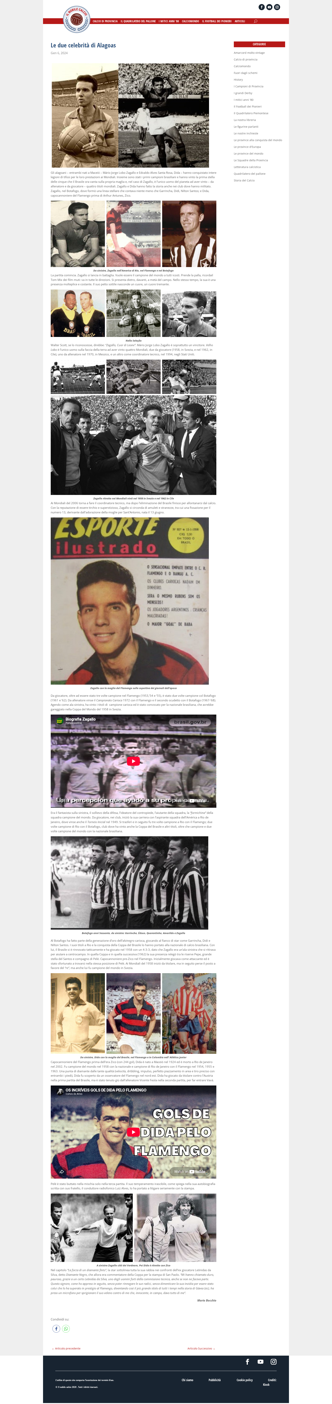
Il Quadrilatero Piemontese (251, 113)
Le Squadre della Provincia (251, 160)
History (238, 79)
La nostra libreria (245, 120)
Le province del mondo (248, 153)
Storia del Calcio (244, 180)
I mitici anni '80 (243, 100)
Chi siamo (187, 1380)
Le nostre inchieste (246, 133)
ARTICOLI (240, 21)
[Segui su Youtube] (269, 7)
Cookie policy (245, 1380)
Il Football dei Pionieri (248, 106)
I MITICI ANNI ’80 (169, 21)
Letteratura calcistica (247, 167)
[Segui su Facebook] (262, 7)
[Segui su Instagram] (277, 7)
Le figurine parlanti (246, 126)
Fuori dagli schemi (245, 73)
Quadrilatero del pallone (250, 173)
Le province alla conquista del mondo (258, 140)
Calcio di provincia (245, 59)
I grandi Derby (243, 93)
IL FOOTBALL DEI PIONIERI (217, 21)
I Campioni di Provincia (248, 86)
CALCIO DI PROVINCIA (105, 21)
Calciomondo (242, 66)
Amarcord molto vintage (249, 53)
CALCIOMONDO (190, 21)
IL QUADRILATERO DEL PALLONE (138, 21)
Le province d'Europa (247, 147)
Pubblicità (215, 1380)
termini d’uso (107, 1380)
